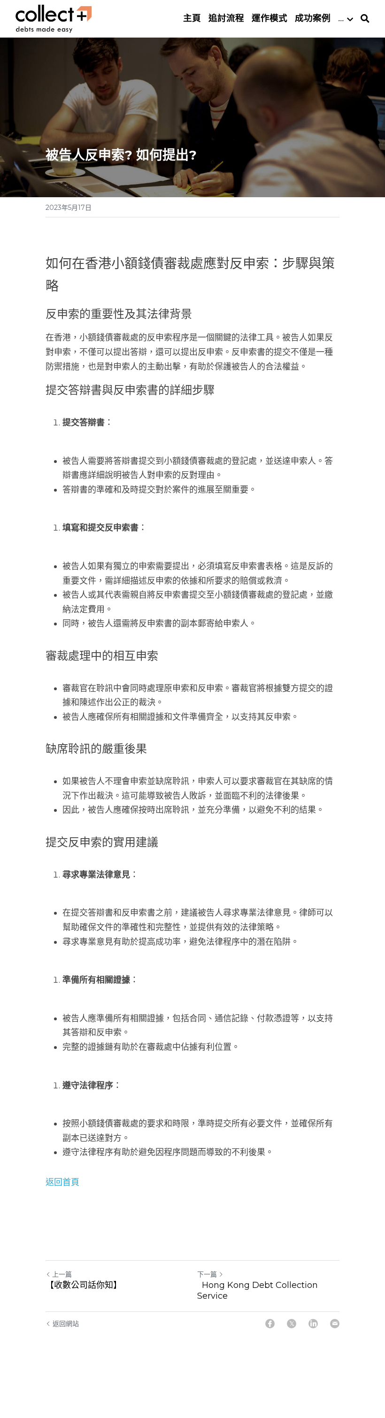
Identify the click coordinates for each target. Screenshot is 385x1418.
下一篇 (207, 1274)
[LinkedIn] (313, 1323)
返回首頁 (62, 1182)
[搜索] (365, 18)
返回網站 (66, 1323)
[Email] (334, 1323)
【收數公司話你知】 (84, 1285)
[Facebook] (270, 1323)
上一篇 (62, 1274)
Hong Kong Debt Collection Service (257, 1290)
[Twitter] (291, 1323)
